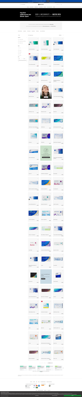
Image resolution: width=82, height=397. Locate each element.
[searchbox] (22, 47)
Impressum (45, 390)
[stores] (57, 4)
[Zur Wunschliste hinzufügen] (38, 38)
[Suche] (56, 4)
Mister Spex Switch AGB (40, 390)
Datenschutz (49, 390)
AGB (36, 390)
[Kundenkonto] (58, 4)
